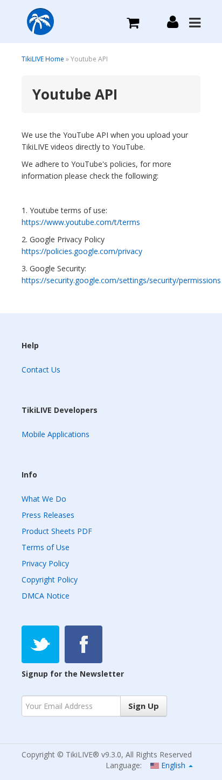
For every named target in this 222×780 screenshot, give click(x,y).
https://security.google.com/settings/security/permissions (121, 280)
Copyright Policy (50, 579)
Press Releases (48, 515)
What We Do (44, 499)
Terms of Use (46, 547)
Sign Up (143, 705)
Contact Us (41, 369)
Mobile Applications (55, 434)
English (173, 765)
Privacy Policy (45, 563)
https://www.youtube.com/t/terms (81, 222)
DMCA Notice (46, 596)
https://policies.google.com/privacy (83, 251)
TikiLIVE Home (43, 59)
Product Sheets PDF (57, 531)
